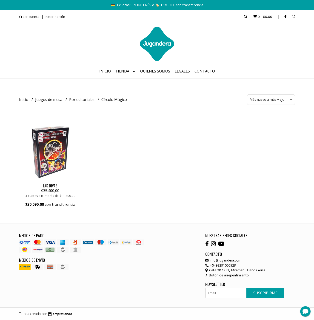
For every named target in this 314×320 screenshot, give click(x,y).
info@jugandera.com (225, 260)
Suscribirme (265, 292)
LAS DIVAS (50, 186)
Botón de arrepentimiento (228, 275)
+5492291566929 (222, 265)
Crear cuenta (29, 16)
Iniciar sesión (55, 16)
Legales (182, 71)
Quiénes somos (155, 71)
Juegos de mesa (49, 99)
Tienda (122, 71)
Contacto (204, 71)
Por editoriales (82, 99)
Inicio (105, 71)
